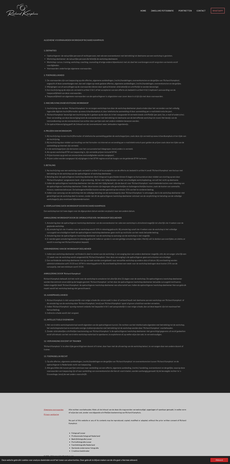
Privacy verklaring (51, 414)
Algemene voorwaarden (53, 409)
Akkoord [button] (219, 460)
